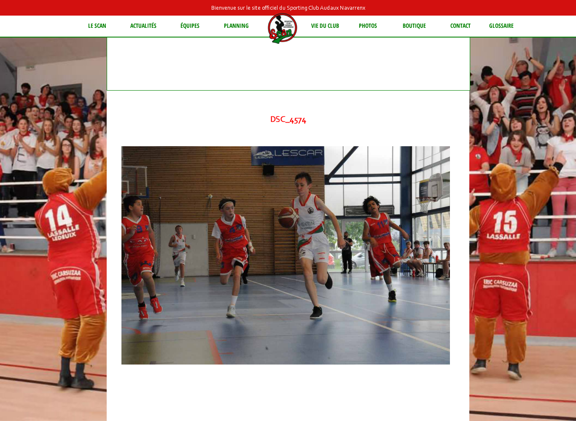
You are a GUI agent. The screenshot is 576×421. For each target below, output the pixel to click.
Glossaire (501, 25)
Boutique (414, 25)
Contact (460, 25)
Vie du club (325, 25)
